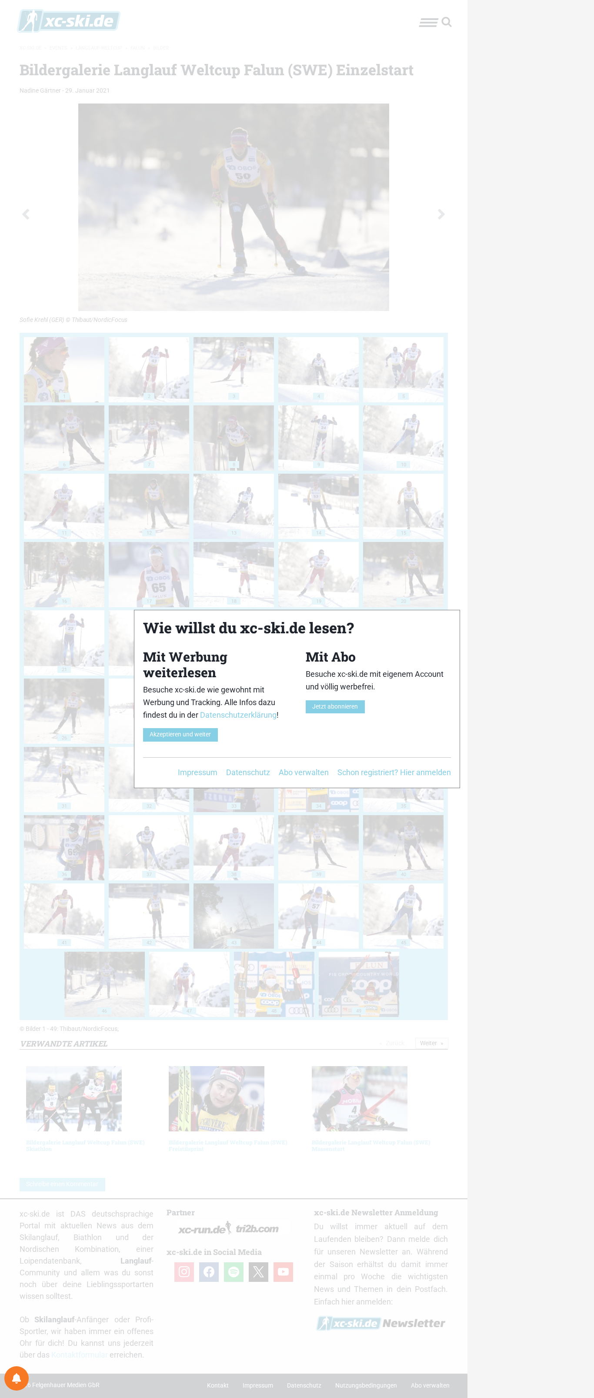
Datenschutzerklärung (238, 714)
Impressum (197, 772)
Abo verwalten (304, 772)
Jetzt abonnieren (335, 706)
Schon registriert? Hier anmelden (394, 772)
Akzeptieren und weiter (180, 734)
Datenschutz (248, 772)
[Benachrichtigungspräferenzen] (16, 1378)
